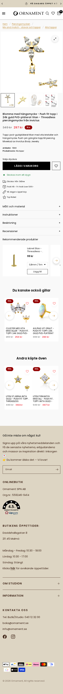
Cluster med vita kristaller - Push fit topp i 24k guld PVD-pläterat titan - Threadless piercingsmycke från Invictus (18, 331)
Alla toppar (51, 27)
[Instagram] (15, 637)
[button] (31, 508)
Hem (5, 23)
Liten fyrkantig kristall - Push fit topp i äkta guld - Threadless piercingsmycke (43, 399)
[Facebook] (6, 637)
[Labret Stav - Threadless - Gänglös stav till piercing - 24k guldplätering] (14, 260)
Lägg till (37, 271)
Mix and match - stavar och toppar (22, 27)
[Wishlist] (53, 13)
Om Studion (12, 583)
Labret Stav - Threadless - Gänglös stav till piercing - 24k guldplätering (36, 250)
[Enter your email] (56, 469)
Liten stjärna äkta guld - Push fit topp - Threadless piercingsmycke (17, 399)
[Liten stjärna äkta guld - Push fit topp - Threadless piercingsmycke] (18, 379)
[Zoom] (55, 39)
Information (13, 596)
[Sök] (47, 13)
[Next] (56, 261)
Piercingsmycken (21, 23)
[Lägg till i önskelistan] (56, 166)
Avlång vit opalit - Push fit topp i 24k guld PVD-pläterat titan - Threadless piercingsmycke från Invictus (45, 331)
